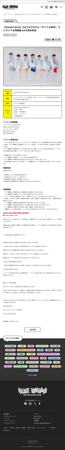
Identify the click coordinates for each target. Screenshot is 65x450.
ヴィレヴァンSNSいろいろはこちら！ (51, 1)
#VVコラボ (56, 366)
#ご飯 (43, 358)
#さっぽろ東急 (10, 346)
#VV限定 (22, 346)
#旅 (57, 350)
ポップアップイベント (10, 416)
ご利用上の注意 (30, 428)
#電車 (31, 346)
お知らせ (6, 428)
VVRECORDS (37, 416)
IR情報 (17, 428)
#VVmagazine (54, 358)
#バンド (8, 366)
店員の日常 (37, 419)
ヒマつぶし (7, 419)
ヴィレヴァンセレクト (10, 421)
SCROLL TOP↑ (33, 442)
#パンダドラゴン (42, 346)
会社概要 (23, 428)
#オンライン (10, 350)
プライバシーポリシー (41, 428)
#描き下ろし (10, 354)
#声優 (21, 362)
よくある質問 (52, 428)
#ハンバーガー (22, 358)
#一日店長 (31, 354)
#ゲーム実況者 (46, 362)
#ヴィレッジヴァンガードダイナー (48, 354)
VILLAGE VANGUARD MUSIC (42, 423)
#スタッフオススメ (20, 366)
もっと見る (34, 375)
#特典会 (49, 350)
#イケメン (34, 358)
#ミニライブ (44, 366)
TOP (5, 14)
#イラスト (34, 366)
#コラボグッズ (32, 370)
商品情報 (6, 414)
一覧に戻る (32, 330)
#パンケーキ (9, 358)
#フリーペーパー (32, 362)
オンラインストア (9, 423)
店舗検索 (36, 421)
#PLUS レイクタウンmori (26, 350)
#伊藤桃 (21, 354)
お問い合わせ (7, 430)
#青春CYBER (11, 362)
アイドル (6, 35)
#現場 (56, 362)
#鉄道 (40, 350)
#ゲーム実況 (55, 346)
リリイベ (10, 14)
